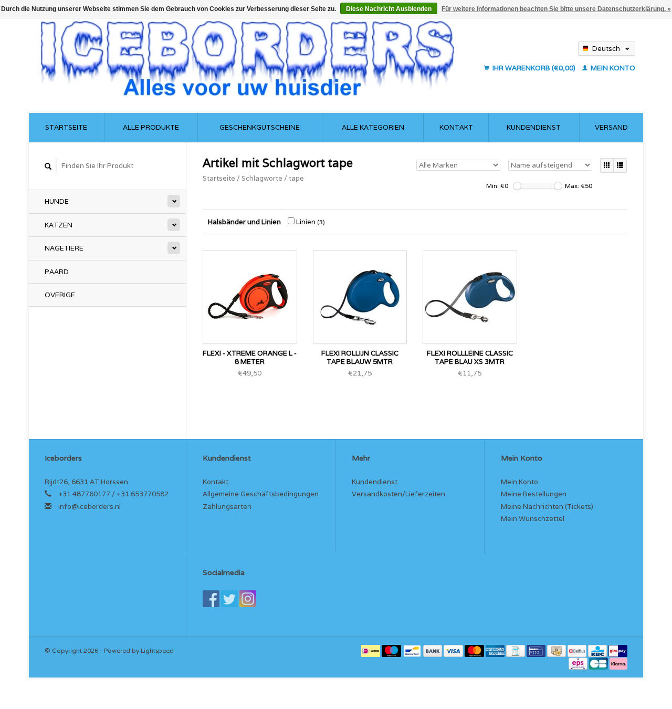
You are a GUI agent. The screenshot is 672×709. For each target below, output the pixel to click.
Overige (60, 294)
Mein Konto (612, 68)
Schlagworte (262, 178)
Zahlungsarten (227, 506)
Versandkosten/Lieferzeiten (398, 493)
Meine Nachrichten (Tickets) (547, 506)
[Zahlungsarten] (371, 650)
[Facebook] (211, 598)
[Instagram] (247, 598)
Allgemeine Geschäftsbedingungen (261, 493)
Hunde (57, 201)
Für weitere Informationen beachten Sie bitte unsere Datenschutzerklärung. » (556, 9)
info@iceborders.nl (89, 506)
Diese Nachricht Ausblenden (389, 9)
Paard (57, 271)
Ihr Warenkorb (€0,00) (534, 68)
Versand (611, 127)
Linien (310, 221)
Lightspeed (157, 650)
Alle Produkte (151, 127)
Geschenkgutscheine (259, 127)
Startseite (66, 127)
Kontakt (456, 127)
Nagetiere (64, 248)
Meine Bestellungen (533, 493)
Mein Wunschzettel (532, 518)
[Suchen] (48, 166)
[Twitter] (229, 598)
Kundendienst (534, 127)
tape (296, 178)
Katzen (58, 225)
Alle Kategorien (373, 127)
